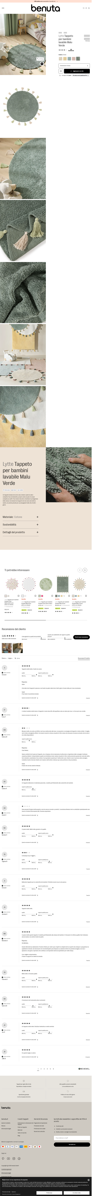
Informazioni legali (6, 1128)
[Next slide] (85, 570)
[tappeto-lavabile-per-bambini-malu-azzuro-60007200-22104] (25, 596)
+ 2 (64, 596)
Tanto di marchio (22, 1133)
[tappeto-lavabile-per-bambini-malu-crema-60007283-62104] (73, 596)
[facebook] (19, 1158)
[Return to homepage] (45, 8)
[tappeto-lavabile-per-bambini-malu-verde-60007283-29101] (56, 596)
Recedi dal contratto (39, 1131)
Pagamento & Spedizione (40, 1123)
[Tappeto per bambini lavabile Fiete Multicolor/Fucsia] (12, 584)
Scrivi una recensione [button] (81, 637)
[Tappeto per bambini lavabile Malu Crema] (79, 584)
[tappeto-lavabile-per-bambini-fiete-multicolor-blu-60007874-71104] (8, 596)
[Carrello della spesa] (89, 8)
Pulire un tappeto (22, 1127)
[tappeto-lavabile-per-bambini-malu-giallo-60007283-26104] (78, 596)
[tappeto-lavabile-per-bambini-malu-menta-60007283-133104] (76, 596)
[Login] (86, 8)
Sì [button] (37, 698)
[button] (7, 648)
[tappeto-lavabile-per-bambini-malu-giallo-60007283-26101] (61, 596)
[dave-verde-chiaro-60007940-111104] (39, 596)
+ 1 (80, 596)
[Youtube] (8, 1158)
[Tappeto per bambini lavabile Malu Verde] (78, 58)
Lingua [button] (10, 658)
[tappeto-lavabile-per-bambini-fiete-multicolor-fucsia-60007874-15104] (6, 596)
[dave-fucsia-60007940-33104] (42, 596)
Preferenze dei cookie (39, 1128)
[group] (11, 636)
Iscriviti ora (72, 1144)
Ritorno (3, 1126)
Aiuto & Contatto (5, 1123)
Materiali (20, 1130)
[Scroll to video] (42, 64)
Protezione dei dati (39, 1126)
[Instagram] (13, 1158)
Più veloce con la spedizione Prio (80, 75)
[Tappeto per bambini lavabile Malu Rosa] (29, 584)
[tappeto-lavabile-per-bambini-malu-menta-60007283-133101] (59, 596)
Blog (19, 1135)
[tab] (84, 658)
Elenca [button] (4, 658)
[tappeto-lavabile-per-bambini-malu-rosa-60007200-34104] (23, 596)
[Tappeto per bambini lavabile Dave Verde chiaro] (45, 584)
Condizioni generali (6, 1169)
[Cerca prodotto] (83, 8)
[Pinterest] (3, 1158)
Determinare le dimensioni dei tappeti (25, 1123)
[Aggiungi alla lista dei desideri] (61, 71)
